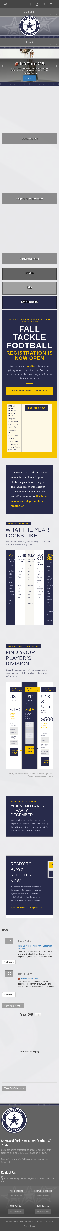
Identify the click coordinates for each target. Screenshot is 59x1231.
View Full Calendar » (14, 1088)
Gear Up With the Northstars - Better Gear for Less (35, 947)
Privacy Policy (46, 1221)
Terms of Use (31, 1221)
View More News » (13, 1005)
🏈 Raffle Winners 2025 (28, 978)
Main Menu (29, 12)
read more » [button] (9, 962)
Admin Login (30, 1225)
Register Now (36, 408)
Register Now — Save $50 (29, 390)
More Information (16, 1195)
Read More (26, 78)
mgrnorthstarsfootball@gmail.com (26, 907)
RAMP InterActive (14, 1221)
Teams (29, 42)
